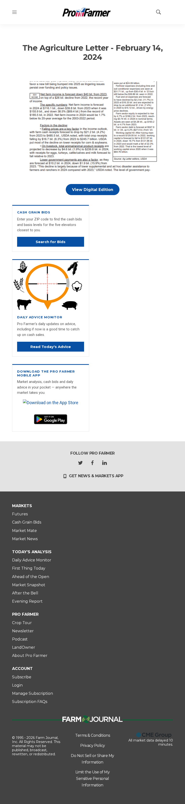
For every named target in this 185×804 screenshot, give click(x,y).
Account (22, 668)
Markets (22, 506)
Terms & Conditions (92, 735)
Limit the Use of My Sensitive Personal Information (92, 778)
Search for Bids (51, 241)
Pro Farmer (25, 614)
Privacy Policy (92, 745)
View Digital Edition (92, 189)
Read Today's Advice (50, 346)
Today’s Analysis (32, 552)
